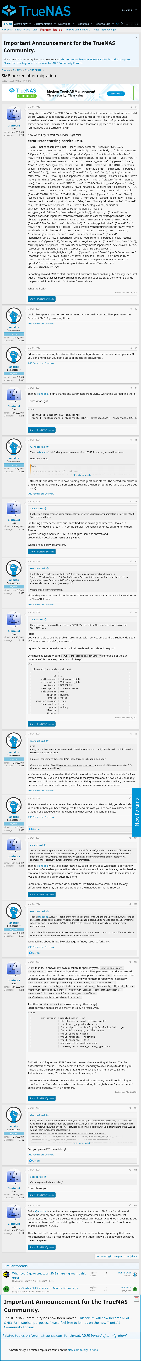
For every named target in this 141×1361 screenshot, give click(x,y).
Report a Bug (102, 23)
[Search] (136, 24)
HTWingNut (17, 1281)
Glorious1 (9, 81)
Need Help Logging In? (105, 29)
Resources (83, 23)
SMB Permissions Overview (41, 323)
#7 (136, 561)
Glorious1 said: (37, 446)
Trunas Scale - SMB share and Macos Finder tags (45, 1288)
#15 (135, 1169)
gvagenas (16, 1291)
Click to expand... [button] (82, 475)
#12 (135, 904)
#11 (135, 837)
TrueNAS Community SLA (78, 29)
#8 (136, 612)
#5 (136, 439)
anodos (14, 327)
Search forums (22, 29)
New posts (7, 29)
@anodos (42, 393)
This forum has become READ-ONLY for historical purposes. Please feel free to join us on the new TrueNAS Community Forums (68, 61)
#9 (136, 733)
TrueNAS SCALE (46, 1281)
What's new (21, 23)
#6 (136, 501)
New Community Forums (83, 1349)
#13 (135, 961)
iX (135, 10)
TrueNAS (127, 10)
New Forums (136, 812)
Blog (35, 29)
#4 (136, 387)
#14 (135, 1107)
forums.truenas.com (47, 1335)
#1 (136, 107)
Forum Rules (51, 30)
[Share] (131, 107)
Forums (7, 23)
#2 (136, 308)
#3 (136, 348)
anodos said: (36, 508)
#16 (135, 1205)
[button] (30, 24)
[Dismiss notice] (135, 38)
